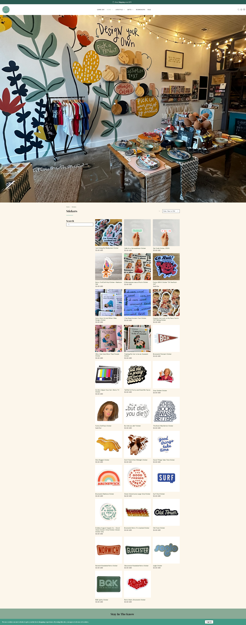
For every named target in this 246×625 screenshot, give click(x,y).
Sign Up (154, 316)
